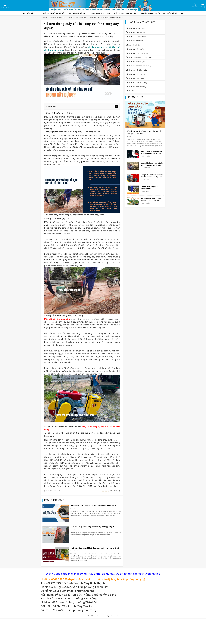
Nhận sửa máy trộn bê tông (138, 53)
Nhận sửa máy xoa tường (137, 87)
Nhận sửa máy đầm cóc (136, 32)
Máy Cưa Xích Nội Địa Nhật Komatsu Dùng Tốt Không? (151, 152)
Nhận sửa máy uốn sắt (136, 78)
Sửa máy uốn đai (134, 45)
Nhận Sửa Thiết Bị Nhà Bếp (54, 13)
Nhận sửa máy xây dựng (78, 13)
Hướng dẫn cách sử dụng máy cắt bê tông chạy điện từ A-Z (93, 505)
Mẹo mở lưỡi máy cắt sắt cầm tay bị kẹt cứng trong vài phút (152, 164)
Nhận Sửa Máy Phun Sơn (137, 37)
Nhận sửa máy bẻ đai (135, 41)
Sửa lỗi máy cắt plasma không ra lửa (150, 188)
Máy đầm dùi (133, 91)
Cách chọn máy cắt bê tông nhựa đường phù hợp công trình (93, 527)
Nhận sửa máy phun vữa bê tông (139, 66)
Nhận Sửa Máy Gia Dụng (100, 13)
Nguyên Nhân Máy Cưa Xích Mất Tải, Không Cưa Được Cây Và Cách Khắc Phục (152, 199)
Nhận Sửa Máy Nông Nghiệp (125, 13)
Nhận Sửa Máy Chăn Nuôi (149, 13)
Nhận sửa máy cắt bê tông (137, 82)
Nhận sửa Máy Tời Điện (136, 28)
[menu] (116, 106)
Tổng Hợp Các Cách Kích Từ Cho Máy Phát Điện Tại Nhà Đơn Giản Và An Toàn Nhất (152, 176)
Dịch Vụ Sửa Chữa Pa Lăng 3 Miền (140, 57)
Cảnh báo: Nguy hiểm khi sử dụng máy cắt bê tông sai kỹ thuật (94, 548)
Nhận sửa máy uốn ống (136, 49)
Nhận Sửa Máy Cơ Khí (30, 13)
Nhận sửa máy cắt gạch (136, 62)
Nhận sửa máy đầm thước (137, 70)
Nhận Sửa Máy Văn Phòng (173, 13)
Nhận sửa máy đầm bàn (136, 74)
